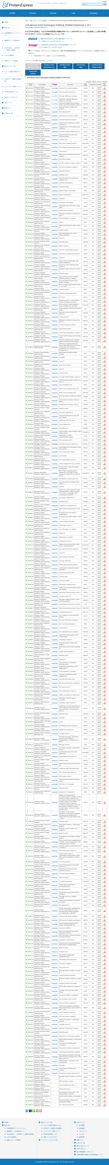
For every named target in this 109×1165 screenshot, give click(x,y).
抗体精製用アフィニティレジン (16, 1128)
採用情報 (81, 1137)
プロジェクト (83, 1131)
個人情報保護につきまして (85, 1152)
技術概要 (81, 1128)
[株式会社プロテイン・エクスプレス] (18, 4)
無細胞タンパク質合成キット (16, 1131)
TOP (26, 20)
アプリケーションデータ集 (49, 1140)
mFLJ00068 (55, 104)
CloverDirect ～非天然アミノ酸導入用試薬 (20, 1134)
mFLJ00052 (55, 100)
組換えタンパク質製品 (11, 61)
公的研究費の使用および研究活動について (90, 1154)
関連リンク (7, 108)
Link (73, 13)
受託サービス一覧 (9, 66)
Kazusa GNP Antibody (33, 72)
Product (32, 13)
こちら (48, 60)
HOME (12, 13)
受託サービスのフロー (11, 97)
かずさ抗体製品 (42, 20)
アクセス (81, 1134)
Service (53, 13)
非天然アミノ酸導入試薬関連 (52, 1128)
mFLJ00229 (55, 108)
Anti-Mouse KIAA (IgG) (65, 66)
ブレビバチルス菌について (12, 86)
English (104, 1)
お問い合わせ (81, 1149)
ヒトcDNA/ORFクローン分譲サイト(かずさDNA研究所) (48, 56)
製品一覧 (33, 20)
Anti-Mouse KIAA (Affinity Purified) (97, 66)
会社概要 (81, 1125)
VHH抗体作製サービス (11, 92)
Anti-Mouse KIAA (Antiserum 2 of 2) (49, 66)
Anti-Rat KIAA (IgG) (81, 66)
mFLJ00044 (55, 96)
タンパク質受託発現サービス (52, 1125)
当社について (8, 102)
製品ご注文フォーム (83, 1146)
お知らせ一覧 (8, 113)
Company (93, 13)
